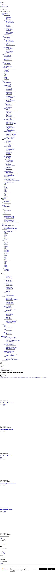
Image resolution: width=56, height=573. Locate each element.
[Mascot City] (6, 76)
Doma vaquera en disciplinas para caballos (10, 178)
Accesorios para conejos (7, 203)
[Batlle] (5, 254)
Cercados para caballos (7, 166)
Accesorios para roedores (7, 55)
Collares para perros (8, 17)
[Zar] (5, 212)
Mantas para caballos (7, 108)
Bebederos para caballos (9, 169)
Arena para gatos (8, 49)
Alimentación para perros (7, 20)
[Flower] (5, 235)
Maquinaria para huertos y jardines (8, 344)
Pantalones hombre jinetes (9, 160)
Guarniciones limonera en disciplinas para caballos (13, 180)
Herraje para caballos (7, 103)
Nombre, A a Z (13, 377)
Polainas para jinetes (8, 145)
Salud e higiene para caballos (8, 119)
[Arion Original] (6, 71)
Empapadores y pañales (9, 31)
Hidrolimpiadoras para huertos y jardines (9, 219)
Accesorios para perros (7, 15)
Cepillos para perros (8, 30)
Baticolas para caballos (9, 94)
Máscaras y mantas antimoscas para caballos (12, 110)
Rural (3, 324)
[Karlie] (5, 75)
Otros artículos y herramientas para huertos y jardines (13, 340)
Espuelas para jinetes (8, 140)
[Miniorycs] (5, 77)
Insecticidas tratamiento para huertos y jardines (10, 228)
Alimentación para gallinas (7, 200)
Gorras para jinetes (8, 154)
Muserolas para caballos (9, 88)
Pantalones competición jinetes (10, 149)
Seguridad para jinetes (7, 163)
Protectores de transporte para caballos (11, 117)
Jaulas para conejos (6, 204)
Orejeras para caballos (9, 89)
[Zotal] (5, 213)
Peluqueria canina (6, 270)
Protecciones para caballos (9, 302)
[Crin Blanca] (6, 185)
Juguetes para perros (8, 19)
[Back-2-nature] (6, 253)
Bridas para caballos (8, 86)
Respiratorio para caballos (9, 136)
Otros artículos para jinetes (7, 156)
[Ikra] (5, 236)
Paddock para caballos (9, 111)
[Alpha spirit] (6, 242)
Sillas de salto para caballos (9, 129)
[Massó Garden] (6, 238)
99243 (1, 537)
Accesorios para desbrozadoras (10, 218)
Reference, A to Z (39, 377)
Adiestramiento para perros (9, 288)
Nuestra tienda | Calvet (5, 360)
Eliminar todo (2, 540)
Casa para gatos (6, 43)
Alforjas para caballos (9, 93)
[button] (3, 268)
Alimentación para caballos (7, 82)
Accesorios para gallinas (9, 330)
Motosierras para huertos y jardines (8, 221)
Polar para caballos (8, 112)
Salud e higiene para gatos (7, 47)
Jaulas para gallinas (6, 201)
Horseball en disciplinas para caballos (11, 322)
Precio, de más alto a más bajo (33, 377)
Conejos (3, 202)
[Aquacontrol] (6, 233)
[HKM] (5, 189)
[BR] (5, 184)
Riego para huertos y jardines (6, 223)
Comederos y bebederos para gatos (10, 45)
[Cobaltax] (5, 234)
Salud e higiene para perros (7, 28)
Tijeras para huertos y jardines (10, 343)
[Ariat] (5, 247)
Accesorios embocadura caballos (10, 100)
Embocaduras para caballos (7, 99)
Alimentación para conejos (9, 327)
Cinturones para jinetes (9, 152)
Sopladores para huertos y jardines (10, 350)
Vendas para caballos (8, 118)
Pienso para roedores (8, 57)
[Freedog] (5, 73)
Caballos (3, 81)
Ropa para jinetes (8, 317)
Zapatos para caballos (9, 107)
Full (4, 553)
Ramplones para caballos (9, 106)
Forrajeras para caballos (9, 170)
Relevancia (9, 377)
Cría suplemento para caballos (10, 133)
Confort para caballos (9, 121)
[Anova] (5, 232)
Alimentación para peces (9, 284)
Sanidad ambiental (4, 229)
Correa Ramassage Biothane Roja (6, 455)
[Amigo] (5, 243)
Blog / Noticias (4, 557)
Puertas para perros (8, 27)
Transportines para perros (9, 35)
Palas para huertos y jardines (9, 341)
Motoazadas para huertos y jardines (9, 220)
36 (2, 378)
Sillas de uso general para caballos (10, 130)
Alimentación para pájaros (7, 64)
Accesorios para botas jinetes (10, 143)
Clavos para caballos (8, 104)
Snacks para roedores (8, 58)
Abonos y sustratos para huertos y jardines (8, 225)
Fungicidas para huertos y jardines (8, 227)
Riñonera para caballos (9, 113)
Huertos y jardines (4, 336)
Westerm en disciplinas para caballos (9, 182)
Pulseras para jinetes (8, 158)
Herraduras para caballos (9, 105)
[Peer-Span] (5, 211)
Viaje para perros (6, 34)
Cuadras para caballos (7, 168)
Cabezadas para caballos (7, 85)
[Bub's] (5, 257)
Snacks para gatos (8, 42)
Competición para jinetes (7, 146)
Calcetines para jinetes (9, 151)
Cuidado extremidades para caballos (11, 123)
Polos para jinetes (8, 150)
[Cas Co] (5, 261)
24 (1, 378)
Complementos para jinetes (9, 314)
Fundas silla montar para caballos (10, 96)
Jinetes (3, 139)
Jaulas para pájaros (6, 65)
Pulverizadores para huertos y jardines (9, 351)
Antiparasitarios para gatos (9, 48)
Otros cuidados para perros (9, 32)
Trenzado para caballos (9, 126)
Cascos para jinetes (8, 164)
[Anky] (5, 183)
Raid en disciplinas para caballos (8, 181)
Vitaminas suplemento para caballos (10, 137)
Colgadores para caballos (9, 173)
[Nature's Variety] (6, 79)
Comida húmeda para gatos (9, 40)
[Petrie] (5, 194)
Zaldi (4, 544)
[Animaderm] (6, 244)
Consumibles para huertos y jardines (9, 215)
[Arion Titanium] (6, 251)
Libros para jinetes (8, 157)
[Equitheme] (6, 188)
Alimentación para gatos (7, 39)
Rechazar (43, 569)
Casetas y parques (8, 26)
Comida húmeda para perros (9, 21)
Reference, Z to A (44, 377)
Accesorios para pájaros (7, 63)
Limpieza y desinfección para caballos (9, 175)
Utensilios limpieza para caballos (10, 127)
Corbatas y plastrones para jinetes (10, 148)
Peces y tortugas (4, 67)
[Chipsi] (5, 262)
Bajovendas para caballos (9, 114)
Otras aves (3, 205)
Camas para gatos (8, 44)
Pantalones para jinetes (7, 159)
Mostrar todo (5, 378)
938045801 (2, 563)
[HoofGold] (5, 190)
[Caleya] (5, 258)
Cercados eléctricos (8, 167)
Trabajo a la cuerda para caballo (8, 138)
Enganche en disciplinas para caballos (9, 179)
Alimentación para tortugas (9, 285)
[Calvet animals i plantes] (7, 210)
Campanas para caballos (9, 115)
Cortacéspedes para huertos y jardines (9, 216)
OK (5, 540)
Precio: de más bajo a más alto (24, 377)
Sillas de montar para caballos (8, 128)
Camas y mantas (8, 25)
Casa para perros (6, 24)
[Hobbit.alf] (5, 74)
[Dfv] (5, 267)
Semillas (3, 224)
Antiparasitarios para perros (9, 29)
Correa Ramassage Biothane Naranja (7, 402)
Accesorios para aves (7, 206)
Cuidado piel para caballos (9, 124)
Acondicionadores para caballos (10, 120)
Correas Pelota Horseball (4, 536)
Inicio (3, 273)
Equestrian (3, 296)
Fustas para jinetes (8, 141)
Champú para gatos (8, 50)
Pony (4, 551)
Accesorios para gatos (7, 37)
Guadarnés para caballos (7, 171)
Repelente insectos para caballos (10, 125)
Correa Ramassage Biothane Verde (6, 509)
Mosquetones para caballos (9, 174)
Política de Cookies (12, 571)
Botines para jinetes (8, 144)
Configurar (34, 569)
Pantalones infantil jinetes (9, 161)
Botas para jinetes (6, 142)
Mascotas (3, 274)
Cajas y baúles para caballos (9, 172)
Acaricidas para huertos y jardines (8, 226)
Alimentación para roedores (7, 56)
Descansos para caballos (9, 116)
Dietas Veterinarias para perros (10, 22)
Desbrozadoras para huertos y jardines (9, 217)
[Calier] (5, 259)
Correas (7, 18)
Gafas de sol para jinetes (9, 153)
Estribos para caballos (9, 95)
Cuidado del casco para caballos (10, 122)
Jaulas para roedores (6, 59)
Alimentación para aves (9, 334)
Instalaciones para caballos (7, 306)
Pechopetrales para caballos (9, 97)
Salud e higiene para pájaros (8, 66)
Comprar (4, 405)
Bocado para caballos (9, 101)
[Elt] (4, 186)
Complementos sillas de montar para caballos (10, 91)
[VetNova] (5, 196)
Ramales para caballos (9, 90)
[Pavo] (5, 193)
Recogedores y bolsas (9, 33)
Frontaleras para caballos (9, 87)
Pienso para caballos (8, 84)
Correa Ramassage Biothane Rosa (6, 429)
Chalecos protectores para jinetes (10, 165)
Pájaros (3, 62)
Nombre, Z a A (18, 377)
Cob (4, 552)
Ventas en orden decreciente (4, 377)
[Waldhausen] (6, 197)
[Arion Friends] (6, 70)
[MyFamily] (5, 78)
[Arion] (5, 248)
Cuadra (7, 109)
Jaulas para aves (6, 208)
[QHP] (5, 195)
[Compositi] (5, 265)
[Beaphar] (5, 255)
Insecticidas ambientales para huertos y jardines (10, 230)
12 (0, 378)
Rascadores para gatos (9, 46)
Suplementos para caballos (7, 131)
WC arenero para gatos (9, 52)
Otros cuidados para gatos (9, 51)
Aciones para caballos (9, 92)
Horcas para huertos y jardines (10, 339)
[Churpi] (5, 72)
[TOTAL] (5, 239)
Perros (3, 14)
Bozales (7, 16)
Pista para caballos (6, 176)
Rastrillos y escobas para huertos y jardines (11, 342)
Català (5, 4)
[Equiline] (5, 187)
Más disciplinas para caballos (8, 319)
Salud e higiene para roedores (8, 60)
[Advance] (5, 241)
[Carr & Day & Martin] (7, 260)
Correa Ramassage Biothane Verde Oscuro (8, 483)
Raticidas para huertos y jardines (8, 231)
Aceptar (51, 569)
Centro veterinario (6, 269)
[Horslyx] (5, 191)
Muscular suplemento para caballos (10, 135)
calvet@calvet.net (2, 565)
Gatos (3, 36)
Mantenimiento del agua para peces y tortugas (10, 69)
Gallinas (3, 199)
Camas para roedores (8, 61)
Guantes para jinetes (6, 155)
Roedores (3, 54)
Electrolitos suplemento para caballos (11, 134)
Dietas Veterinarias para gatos (10, 41)
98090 (1, 457)
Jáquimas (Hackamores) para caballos (11, 102)
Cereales (3, 209)
